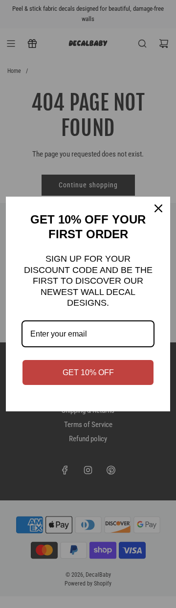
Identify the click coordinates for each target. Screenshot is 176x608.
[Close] (158, 208)
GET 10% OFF (88, 372)
